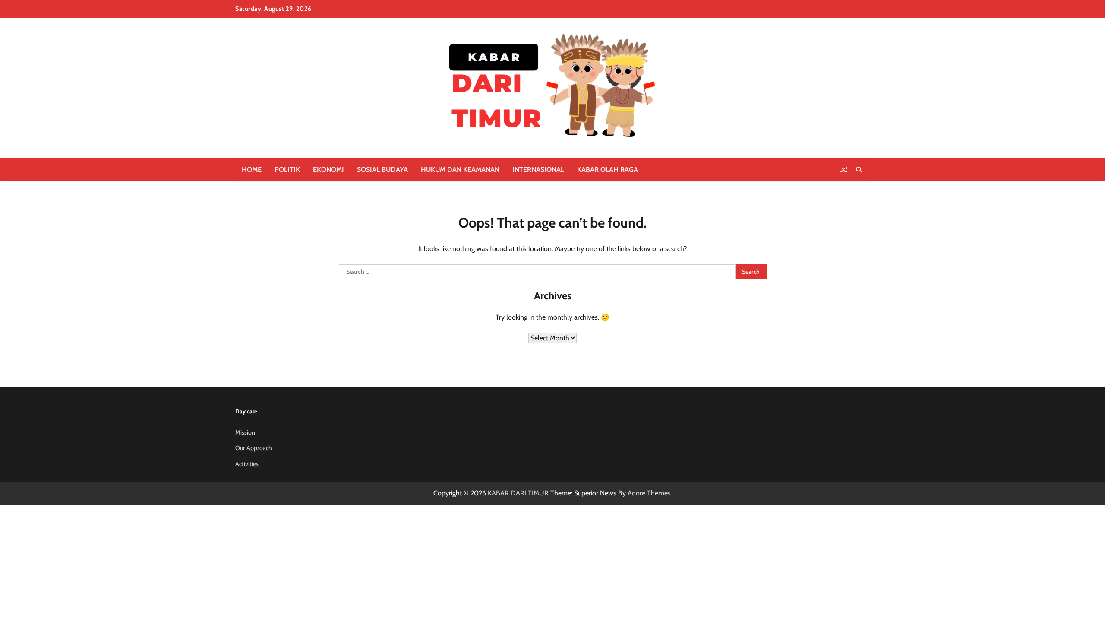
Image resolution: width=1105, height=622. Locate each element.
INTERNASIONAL (538, 169)
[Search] (858, 169)
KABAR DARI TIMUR (518, 493)
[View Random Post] (843, 169)
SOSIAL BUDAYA (382, 169)
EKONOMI (328, 169)
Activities (247, 464)
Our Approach (253, 448)
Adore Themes (649, 493)
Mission (245, 432)
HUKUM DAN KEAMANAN (460, 169)
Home (252, 169)
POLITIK (287, 169)
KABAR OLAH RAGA (607, 169)
